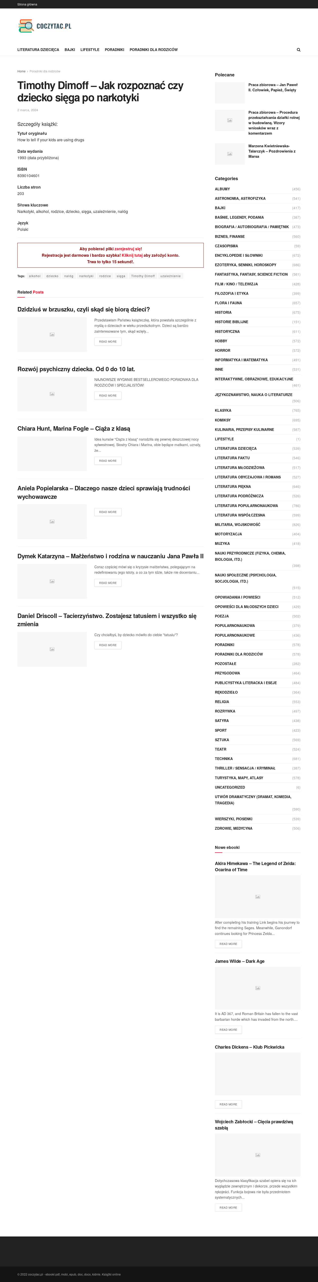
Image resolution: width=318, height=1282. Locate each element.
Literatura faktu (232, 457)
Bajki (70, 49)
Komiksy (223, 419)
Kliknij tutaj (132, 255)
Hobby (221, 340)
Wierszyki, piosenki (233, 818)
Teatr (220, 749)
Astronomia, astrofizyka (240, 198)
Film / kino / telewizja (236, 283)
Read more (108, 341)
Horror (222, 350)
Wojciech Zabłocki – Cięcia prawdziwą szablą (254, 1124)
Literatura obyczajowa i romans (248, 476)
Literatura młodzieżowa (240, 467)
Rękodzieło (226, 692)
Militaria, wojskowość (237, 524)
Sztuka (222, 739)
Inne (219, 369)
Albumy (222, 188)
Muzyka (222, 543)
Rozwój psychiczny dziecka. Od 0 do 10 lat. (76, 368)
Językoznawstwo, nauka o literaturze (253, 394)
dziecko (52, 276)
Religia (222, 701)
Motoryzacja (228, 533)
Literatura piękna (233, 486)
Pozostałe (225, 663)
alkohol (35, 276)
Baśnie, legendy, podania (239, 217)
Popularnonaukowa (235, 625)
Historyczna (227, 331)
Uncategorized (230, 787)
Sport (221, 730)
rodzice (105, 276)
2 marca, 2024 (27, 109)
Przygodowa (227, 672)
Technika (224, 758)
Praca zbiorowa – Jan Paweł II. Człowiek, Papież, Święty (273, 87)
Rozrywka (225, 711)
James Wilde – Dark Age (240, 961)
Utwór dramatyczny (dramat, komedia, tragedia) (253, 799)
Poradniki (114, 49)
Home (21, 71)
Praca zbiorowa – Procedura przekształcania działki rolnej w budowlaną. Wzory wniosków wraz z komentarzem (274, 122)
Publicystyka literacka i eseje (246, 682)
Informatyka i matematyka (241, 359)
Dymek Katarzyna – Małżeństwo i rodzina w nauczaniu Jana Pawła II (110, 556)
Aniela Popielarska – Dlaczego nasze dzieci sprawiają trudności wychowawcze (103, 492)
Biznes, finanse (230, 236)
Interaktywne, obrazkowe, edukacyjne (254, 378)
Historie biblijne (231, 321)
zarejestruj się (128, 249)
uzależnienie (170, 276)
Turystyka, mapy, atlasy (239, 777)
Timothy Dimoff (143, 276)
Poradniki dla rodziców (154, 49)
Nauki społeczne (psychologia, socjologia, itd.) (246, 578)
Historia (223, 312)
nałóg (69, 276)
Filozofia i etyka (231, 293)
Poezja (222, 616)
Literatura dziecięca (38, 49)
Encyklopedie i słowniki (239, 255)
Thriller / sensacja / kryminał (245, 768)
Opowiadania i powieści (237, 597)
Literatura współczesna (240, 515)
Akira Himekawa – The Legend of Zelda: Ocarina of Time (255, 866)
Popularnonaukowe (235, 635)
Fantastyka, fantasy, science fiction (251, 274)
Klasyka (223, 410)
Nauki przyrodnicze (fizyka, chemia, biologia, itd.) (250, 556)
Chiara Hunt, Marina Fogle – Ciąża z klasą (73, 428)
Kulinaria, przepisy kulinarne (244, 429)
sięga (121, 276)
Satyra (222, 720)
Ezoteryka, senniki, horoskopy (245, 264)
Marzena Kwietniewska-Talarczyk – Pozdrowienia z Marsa (272, 151)
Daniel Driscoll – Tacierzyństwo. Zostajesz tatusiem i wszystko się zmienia (106, 619)
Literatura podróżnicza (239, 495)
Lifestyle (89, 49)
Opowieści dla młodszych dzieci (246, 606)
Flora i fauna (228, 302)
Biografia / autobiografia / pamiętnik (252, 226)
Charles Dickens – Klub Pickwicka (249, 1047)
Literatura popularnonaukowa (246, 505)
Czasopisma (226, 245)
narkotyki (86, 276)
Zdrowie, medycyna (233, 828)
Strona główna (27, 4)
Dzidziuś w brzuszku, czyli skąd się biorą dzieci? (83, 309)
